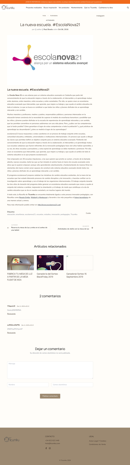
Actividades (54, 16)
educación (11, 214)
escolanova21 (30, 214)
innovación (56, 214)
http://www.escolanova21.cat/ (49, 205)
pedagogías (65, 214)
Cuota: (88, 213)
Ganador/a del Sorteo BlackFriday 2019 (47, 275)
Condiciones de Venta (97, 444)
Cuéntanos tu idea (106, 7)
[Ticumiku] (8, 7)
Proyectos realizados (34, 7)
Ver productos (64, 7)
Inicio (44, 16)
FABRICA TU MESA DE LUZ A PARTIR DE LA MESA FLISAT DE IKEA (19, 276)
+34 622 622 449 (52, 440)
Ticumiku (74, 214)
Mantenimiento (77, 7)
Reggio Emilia (24, 197)
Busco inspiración (50, 7)
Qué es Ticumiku (90, 7)
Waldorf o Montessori (39, 197)
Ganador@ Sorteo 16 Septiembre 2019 (76, 275)
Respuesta (11, 314)
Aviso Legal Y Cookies (97, 441)
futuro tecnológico (81, 197)
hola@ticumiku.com (52, 443)
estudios (47, 214)
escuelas (40, 214)
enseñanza (20, 214)
